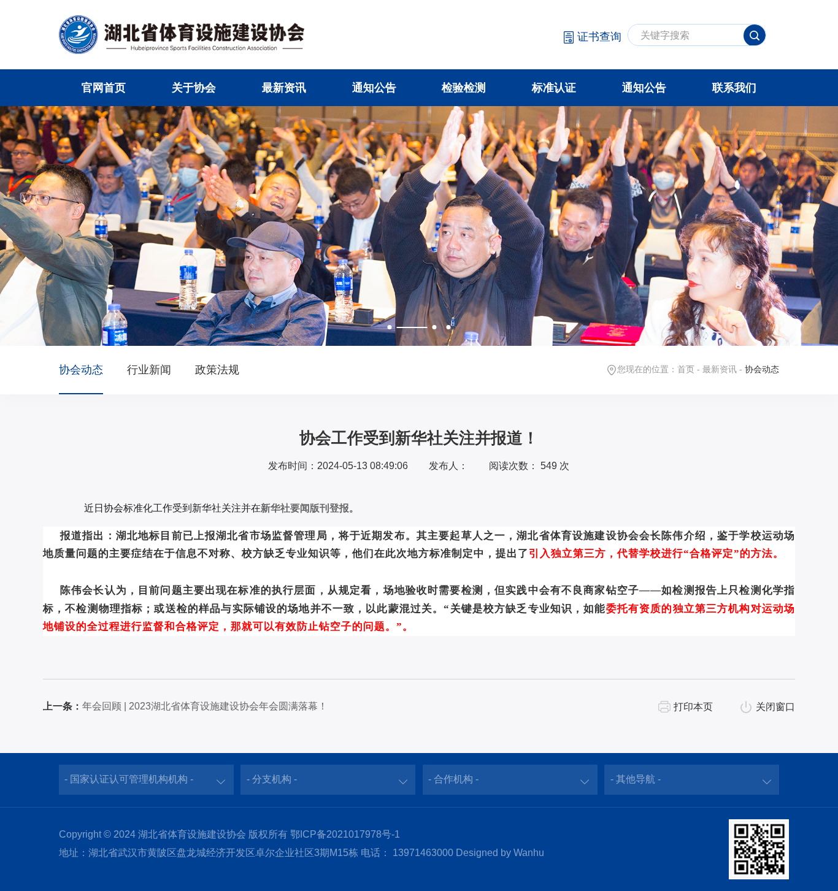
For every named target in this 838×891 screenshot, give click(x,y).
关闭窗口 (775, 707)
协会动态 (81, 370)
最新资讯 (284, 88)
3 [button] (448, 327)
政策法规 (217, 370)
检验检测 (464, 88)
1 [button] (389, 327)
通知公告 (374, 88)
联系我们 (734, 88)
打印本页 (693, 707)
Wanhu (528, 852)
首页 (685, 369)
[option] (419, 226)
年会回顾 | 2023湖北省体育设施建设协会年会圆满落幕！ (205, 706)
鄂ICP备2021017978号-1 (345, 834)
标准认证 (554, 88)
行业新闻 (149, 370)
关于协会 (194, 88)
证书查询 (599, 37)
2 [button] (434, 327)
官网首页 (104, 88)
